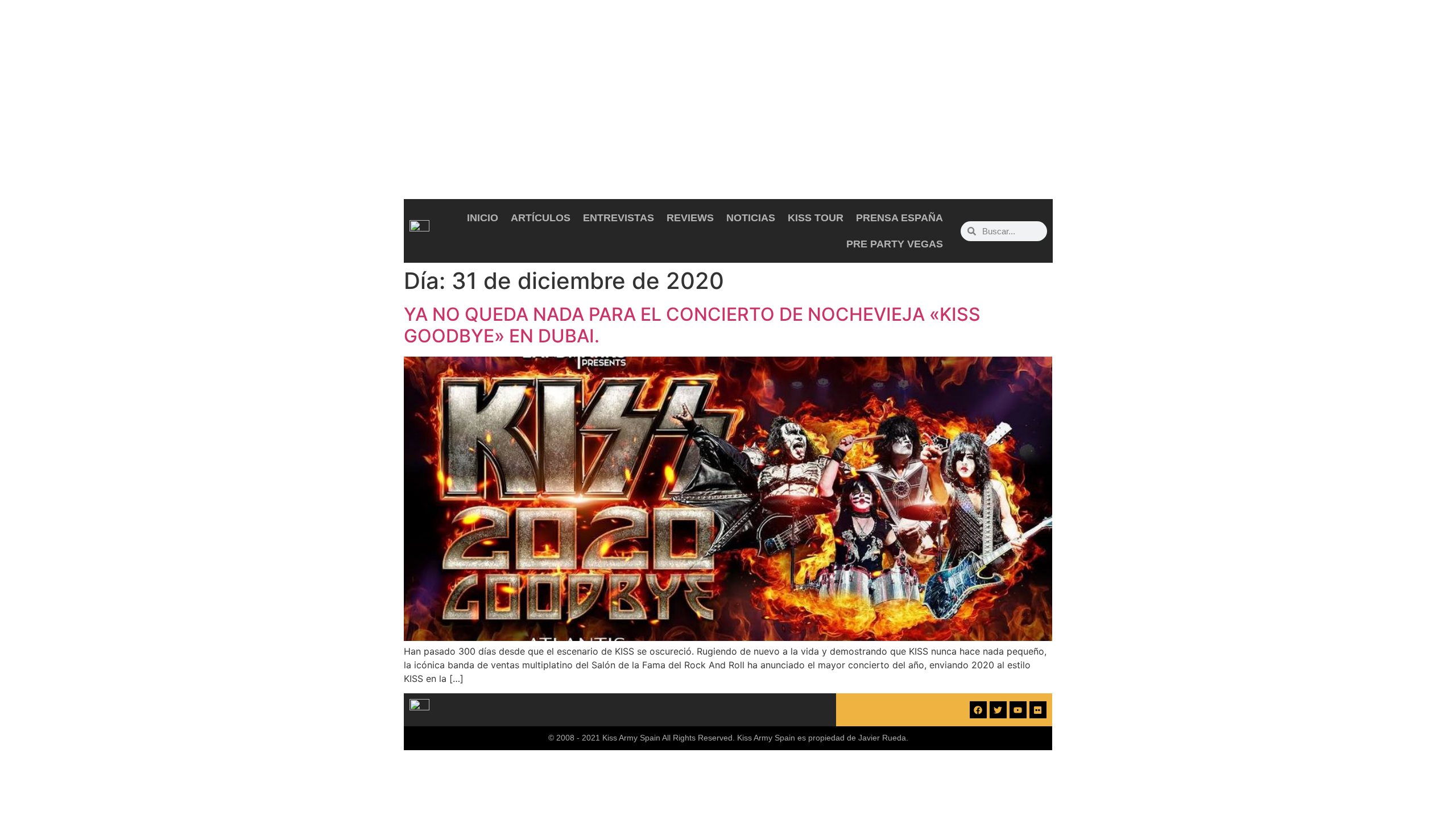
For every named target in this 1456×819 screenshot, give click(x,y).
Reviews (690, 218)
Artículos (540, 218)
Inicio (482, 218)
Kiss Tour (815, 218)
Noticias (750, 218)
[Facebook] (978, 709)
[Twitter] (998, 709)
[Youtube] (1018, 709)
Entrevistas (618, 218)
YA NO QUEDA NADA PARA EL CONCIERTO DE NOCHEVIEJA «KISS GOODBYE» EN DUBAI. (692, 325)
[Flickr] (1037, 709)
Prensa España (899, 218)
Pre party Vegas (894, 244)
